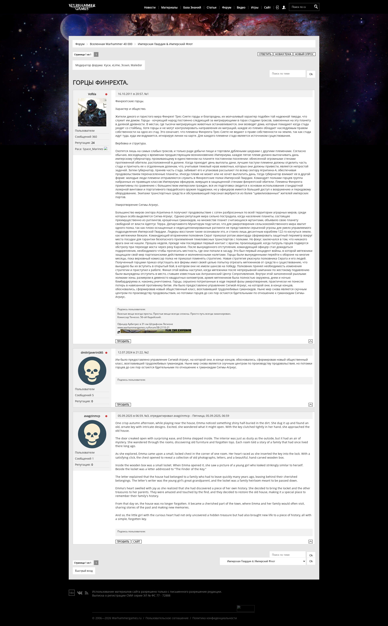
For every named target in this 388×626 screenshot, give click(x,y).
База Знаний (192, 7)
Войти (278, 7)
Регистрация (284, 7)
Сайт (267, 7)
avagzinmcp (92, 416)
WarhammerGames (82, 7)
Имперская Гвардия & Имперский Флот (165, 44)
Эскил (125, 65)
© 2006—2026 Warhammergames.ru (117, 618)
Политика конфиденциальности (214, 618)
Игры (254, 7)
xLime (116, 65)
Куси (107, 65)
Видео (241, 7)
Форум (226, 7)
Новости (150, 7)
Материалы (169, 7)
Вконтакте (80, 593)
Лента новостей (86, 593)
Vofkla (92, 94)
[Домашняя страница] (137, 541)
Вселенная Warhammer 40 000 (111, 44)
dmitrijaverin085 (92, 352)
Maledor (136, 65)
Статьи (211, 7)
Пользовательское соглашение (167, 618)
